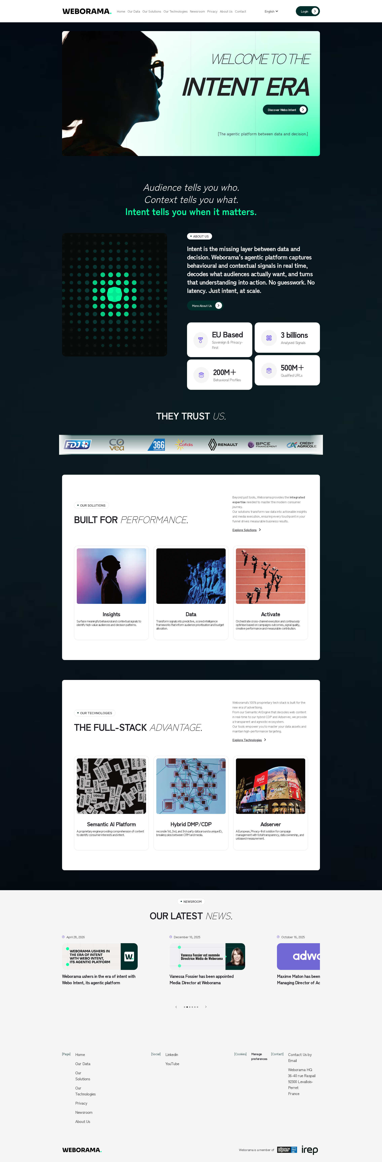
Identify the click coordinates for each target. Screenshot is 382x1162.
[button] (271, 11)
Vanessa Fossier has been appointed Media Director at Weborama (94, 979)
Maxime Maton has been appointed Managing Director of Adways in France (204, 979)
